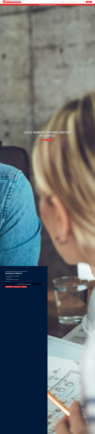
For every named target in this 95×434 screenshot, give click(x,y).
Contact (83, 1)
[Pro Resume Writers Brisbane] (12, 2)
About (80, 1)
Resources (76, 1)
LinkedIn (67, 1)
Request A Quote (16, 286)
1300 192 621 (89, 1)
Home (55, 1)
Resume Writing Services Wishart (12, 275)
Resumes (58, 1)
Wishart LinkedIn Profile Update (12, 279)
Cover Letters (63, 1)
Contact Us (44, 139)
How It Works (71, 1)
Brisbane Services (9, 286)
